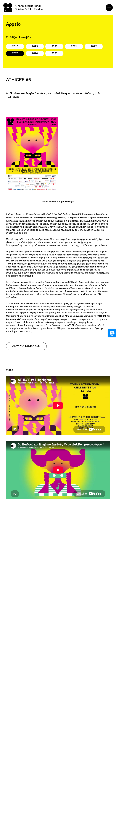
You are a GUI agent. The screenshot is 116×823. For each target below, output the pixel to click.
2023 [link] (15, 53)
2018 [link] (15, 46)
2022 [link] (94, 46)
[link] (112, 333)
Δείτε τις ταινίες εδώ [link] (26, 346)
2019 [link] (35, 46)
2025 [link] (54, 53)
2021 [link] (74, 46)
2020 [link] (54, 46)
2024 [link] (35, 53)
